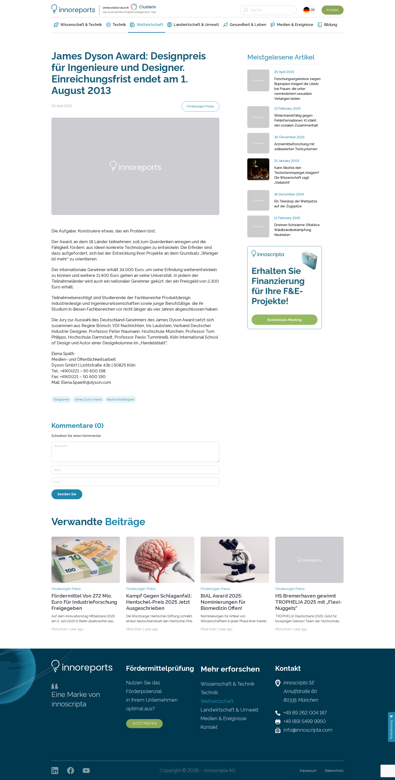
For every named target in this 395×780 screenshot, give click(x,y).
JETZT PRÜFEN (144, 723)
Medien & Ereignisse (223, 718)
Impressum (308, 771)
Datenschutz (334, 771)
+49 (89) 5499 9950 (304, 721)
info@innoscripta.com (307, 730)
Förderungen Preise (200, 106)
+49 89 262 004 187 (305, 713)
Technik (209, 692)
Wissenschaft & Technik (227, 684)
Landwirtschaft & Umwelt (229, 710)
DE (312, 10)
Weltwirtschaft (217, 701)
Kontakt (332, 10)
